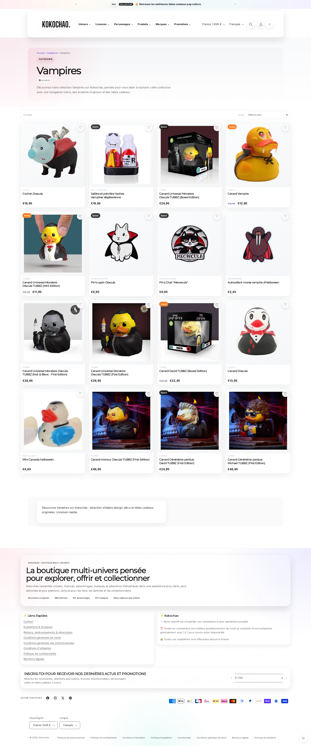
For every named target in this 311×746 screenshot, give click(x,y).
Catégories (52, 53)
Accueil (40, 53)
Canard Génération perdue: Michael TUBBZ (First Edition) (246, 461)
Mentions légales (34, 658)
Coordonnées (184, 737)
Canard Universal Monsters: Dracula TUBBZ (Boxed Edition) (179, 195)
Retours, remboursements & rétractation (48, 632)
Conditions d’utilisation (133, 737)
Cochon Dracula (32, 193)
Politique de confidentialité (40, 653)
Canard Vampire (238, 193)
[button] (269, 24)
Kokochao (44, 737)
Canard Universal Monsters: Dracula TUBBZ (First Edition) (109, 372)
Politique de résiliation (265, 737)
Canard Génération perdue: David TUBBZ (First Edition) (176, 461)
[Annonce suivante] (235, 4)
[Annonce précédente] (76, 4)
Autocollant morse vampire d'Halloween (253, 282)
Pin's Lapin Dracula (103, 282)
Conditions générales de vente (42, 637)
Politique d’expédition (161, 737)
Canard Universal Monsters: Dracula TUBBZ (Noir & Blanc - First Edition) (45, 372)
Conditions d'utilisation (37, 648)
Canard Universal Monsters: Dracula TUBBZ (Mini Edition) (41, 284)
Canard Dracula (238, 371)
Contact (28, 621)
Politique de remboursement (71, 737)
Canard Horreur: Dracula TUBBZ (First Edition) (120, 459)
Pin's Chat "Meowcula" (173, 282)
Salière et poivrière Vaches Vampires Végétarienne (107, 195)
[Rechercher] (251, 24)
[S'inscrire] (281, 678)
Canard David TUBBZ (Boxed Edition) (183, 371)
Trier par (241, 115)
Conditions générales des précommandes (49, 642)
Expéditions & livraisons (38, 626)
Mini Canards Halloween (38, 459)
